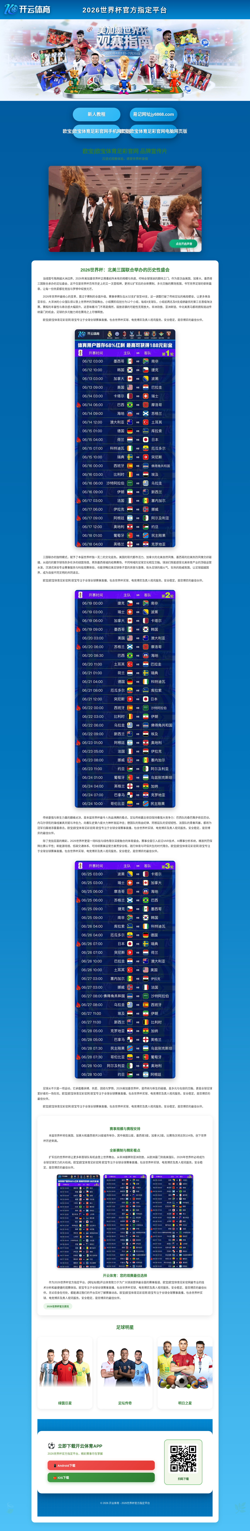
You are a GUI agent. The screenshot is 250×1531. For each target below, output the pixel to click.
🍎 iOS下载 (61, 1477)
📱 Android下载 (64, 1465)
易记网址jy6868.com (153, 114)
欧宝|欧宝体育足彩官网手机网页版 (96, 131)
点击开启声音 (184, 243)
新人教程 (96, 114)
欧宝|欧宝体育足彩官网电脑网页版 (153, 131)
